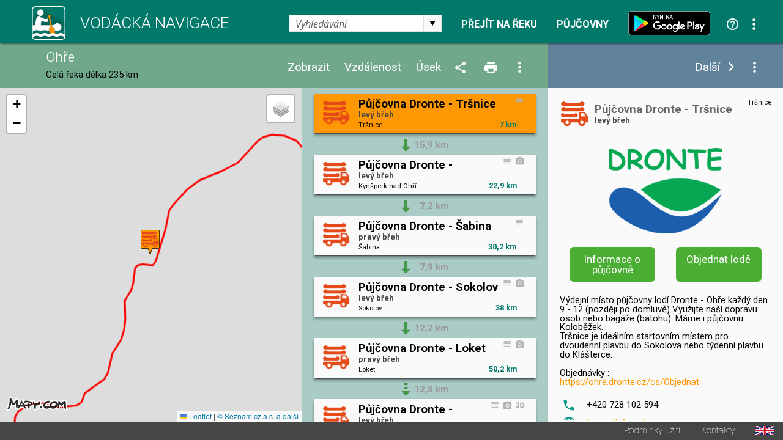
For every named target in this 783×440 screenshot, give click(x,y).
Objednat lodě (718, 259)
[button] (150, 242)
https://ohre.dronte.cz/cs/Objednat (629, 381)
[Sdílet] (462, 68)
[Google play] (672, 23)
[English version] (764, 430)
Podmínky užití (652, 430)
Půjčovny (583, 24)
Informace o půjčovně (612, 264)
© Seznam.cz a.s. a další (258, 416)
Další (707, 67)
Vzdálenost (372, 67)
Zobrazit (309, 67)
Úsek (428, 67)
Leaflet (199, 416)
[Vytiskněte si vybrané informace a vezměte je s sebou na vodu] (491, 68)
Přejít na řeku (499, 24)
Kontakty (718, 430)
